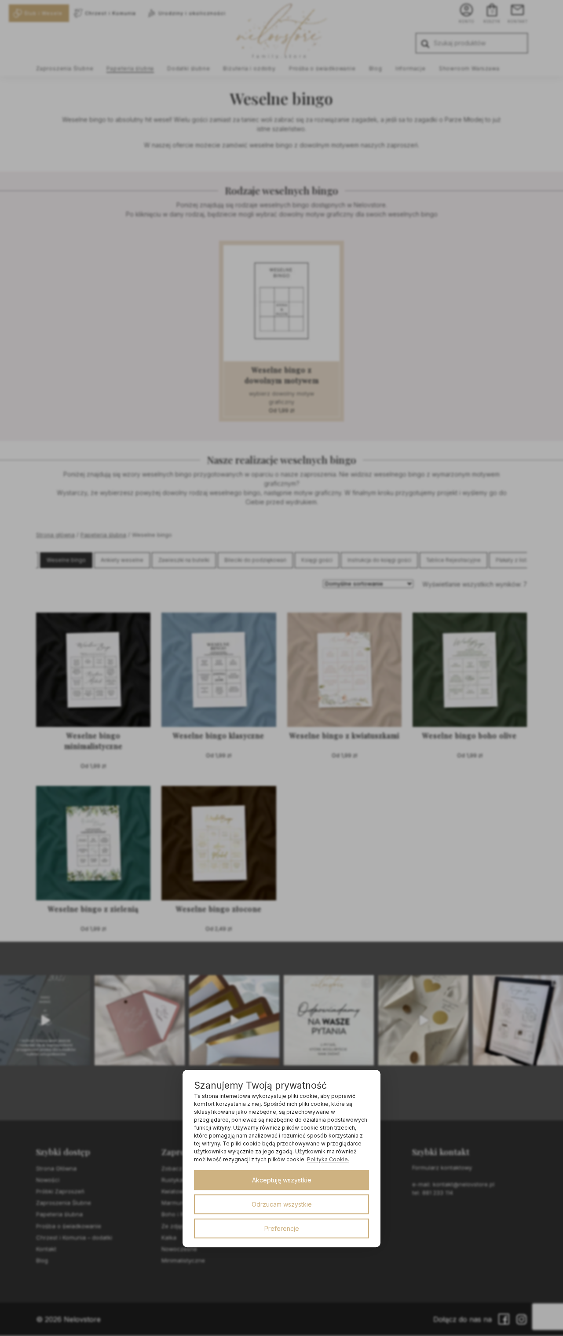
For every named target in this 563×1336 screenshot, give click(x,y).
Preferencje (281, 1228)
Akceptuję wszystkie (281, 1180)
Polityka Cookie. (328, 1159)
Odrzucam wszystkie (282, 1204)
